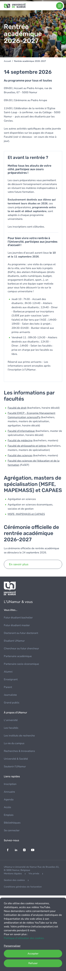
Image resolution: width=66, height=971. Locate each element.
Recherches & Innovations (19, 751)
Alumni (8, 671)
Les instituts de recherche (19, 735)
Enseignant (11, 679)
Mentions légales (13, 873)
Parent (8, 687)
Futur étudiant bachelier (18, 617)
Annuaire (9, 792)
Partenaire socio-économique (21, 664)
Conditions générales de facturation (23, 886)
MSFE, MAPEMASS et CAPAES (26, 514)
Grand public (11, 702)
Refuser (33, 963)
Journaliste (10, 695)
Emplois (8, 815)
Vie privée (34, 873)
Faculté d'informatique (21, 431)
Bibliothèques (12, 822)
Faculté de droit (17, 408)
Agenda (8, 799)
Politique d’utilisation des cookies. (24, 938)
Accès (7, 807)
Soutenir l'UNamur (15, 766)
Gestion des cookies (14, 880)
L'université (11, 720)
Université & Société (16, 759)
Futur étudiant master (17, 625)
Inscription (10, 784)
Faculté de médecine (20, 440)
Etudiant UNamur (14, 641)
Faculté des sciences (20, 455)
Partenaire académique (18, 656)
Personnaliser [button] (12, 946)
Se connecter (12, 830)
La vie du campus (14, 743)
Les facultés (11, 728)
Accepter (33, 953)
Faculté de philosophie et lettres (27, 446)
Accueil (7, 61)
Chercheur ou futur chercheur (21, 648)
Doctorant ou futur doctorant (21, 633)
